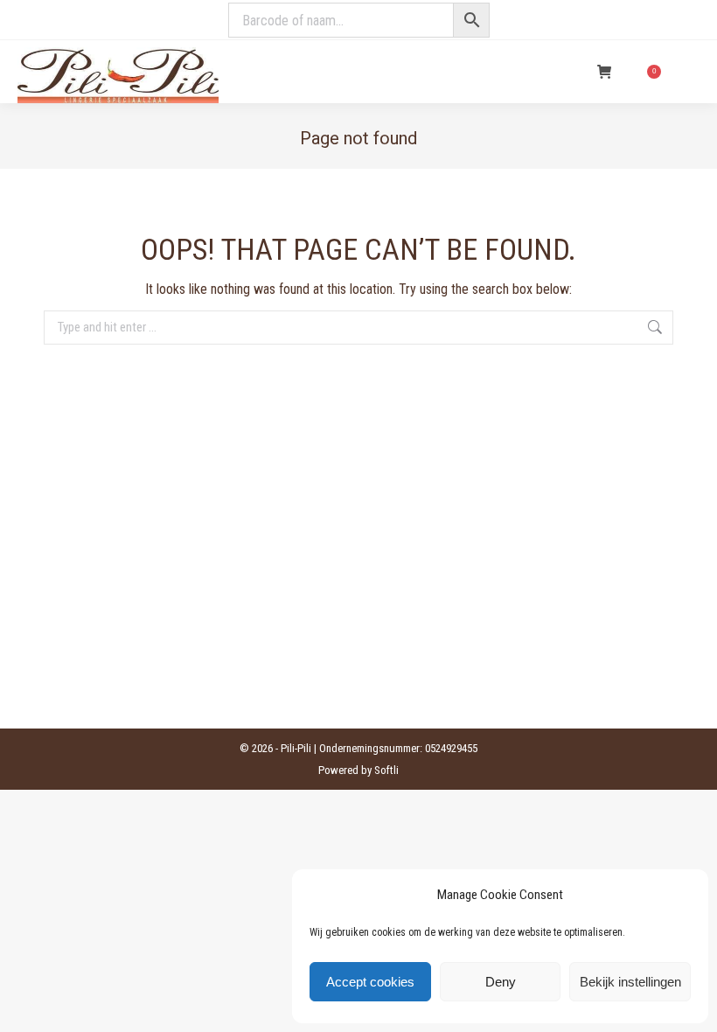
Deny (500, 981)
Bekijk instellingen (630, 981)
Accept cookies (370, 981)
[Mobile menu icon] (689, 71)
